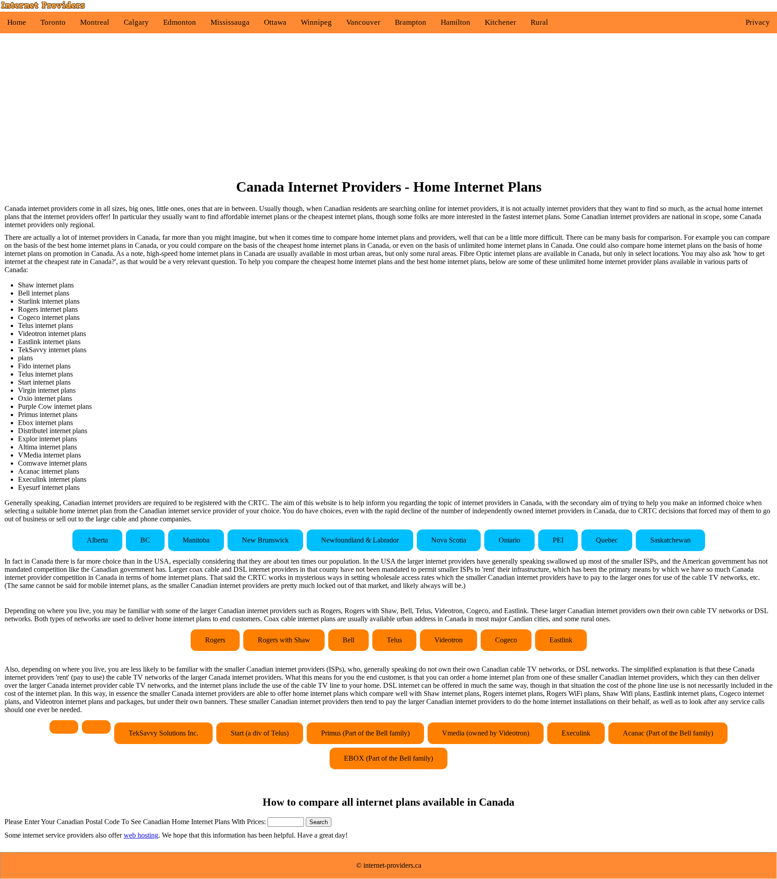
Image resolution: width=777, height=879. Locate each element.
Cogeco (506, 640)
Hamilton (455, 22)
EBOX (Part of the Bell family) (388, 758)
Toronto (53, 22)
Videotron (448, 640)
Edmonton (179, 22)
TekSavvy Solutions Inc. (163, 733)
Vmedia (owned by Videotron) (485, 733)
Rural (539, 22)
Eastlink (560, 640)
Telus (394, 640)
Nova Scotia (448, 540)
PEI (558, 540)
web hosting (141, 835)
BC (145, 540)
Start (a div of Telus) (260, 733)
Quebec (607, 540)
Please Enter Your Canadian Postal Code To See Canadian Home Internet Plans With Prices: (136, 821)
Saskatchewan (670, 540)
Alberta (97, 540)
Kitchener (500, 22)
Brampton (410, 22)
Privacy (758, 22)
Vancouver (363, 22)
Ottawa (275, 22)
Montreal (94, 22)
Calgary (136, 22)
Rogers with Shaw (284, 640)
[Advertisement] (388, 106)
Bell (348, 640)
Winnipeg (316, 22)
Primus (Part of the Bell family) (365, 733)
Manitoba (196, 540)
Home (16, 22)
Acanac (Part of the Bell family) (668, 733)
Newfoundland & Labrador (360, 540)
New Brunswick (265, 540)
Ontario (509, 540)
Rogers (215, 640)
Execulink (576, 733)
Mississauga (230, 22)
